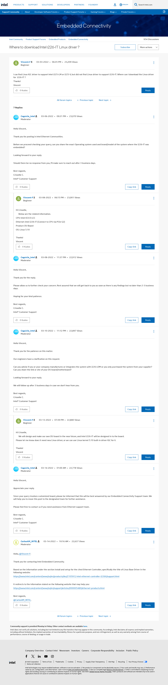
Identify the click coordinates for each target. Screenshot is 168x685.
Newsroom (64, 650)
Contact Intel (52, 650)
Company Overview (34, 650)
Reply (148, 90)
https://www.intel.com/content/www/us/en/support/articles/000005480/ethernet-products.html (58, 588)
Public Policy (132, 650)
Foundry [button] (93, 4)
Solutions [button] (47, 4)
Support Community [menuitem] (10, 11)
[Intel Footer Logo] (12, 662)
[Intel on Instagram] (52, 656)
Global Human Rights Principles (101, 671)
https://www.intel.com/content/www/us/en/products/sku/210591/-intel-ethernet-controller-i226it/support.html (66, 576)
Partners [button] (79, 4)
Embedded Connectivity (78, 39)
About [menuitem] (27, 11)
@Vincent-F (24, 553)
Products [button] (18, 4)
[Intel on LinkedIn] (39, 656)
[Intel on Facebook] (26, 656)
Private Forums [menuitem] (127, 11)
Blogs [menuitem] (112, 11)
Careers (85, 650)
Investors (75, 650)
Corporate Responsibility (102, 650)
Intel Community (16, 39)
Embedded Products (57, 39)
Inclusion (120, 650)
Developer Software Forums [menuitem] (46, 11)
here (85, 626)
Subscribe (125, 47)
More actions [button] (146, 47)
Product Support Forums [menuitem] (74, 11)
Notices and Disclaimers (115, 669)
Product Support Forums (36, 39)
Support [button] (33, 4)
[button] (153, 62)
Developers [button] (63, 4)
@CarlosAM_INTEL (22, 599)
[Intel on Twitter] (33, 656)
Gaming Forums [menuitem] (97, 11)
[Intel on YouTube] (46, 656)
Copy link (131, 186)
